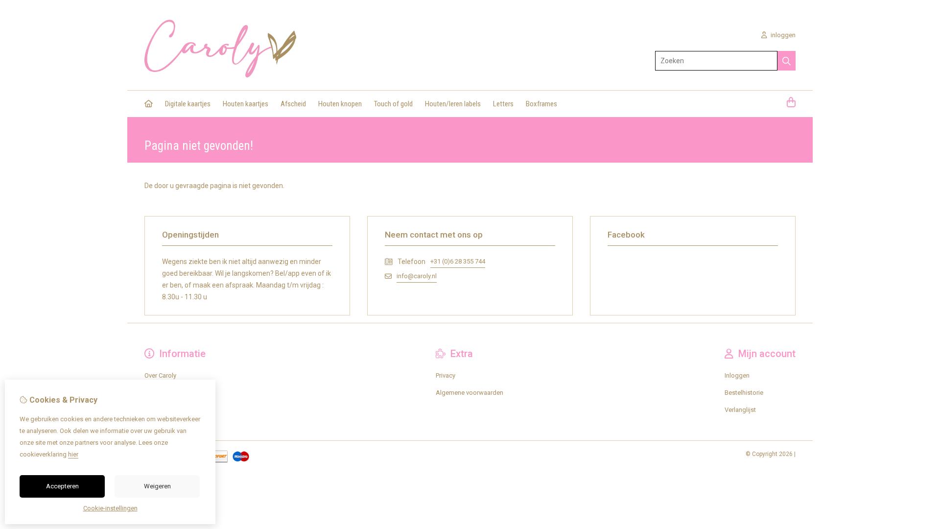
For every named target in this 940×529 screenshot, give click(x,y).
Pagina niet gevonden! (199, 130)
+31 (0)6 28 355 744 (457, 261)
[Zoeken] (786, 61)
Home (153, 130)
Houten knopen (340, 103)
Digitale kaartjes (188, 103)
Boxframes (541, 103)
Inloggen (737, 375)
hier (73, 454)
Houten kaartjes (245, 103)
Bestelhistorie (744, 392)
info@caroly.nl (417, 276)
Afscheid (293, 103)
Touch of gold (393, 103)
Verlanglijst (740, 409)
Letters (503, 103)
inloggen (782, 35)
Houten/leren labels (453, 103)
